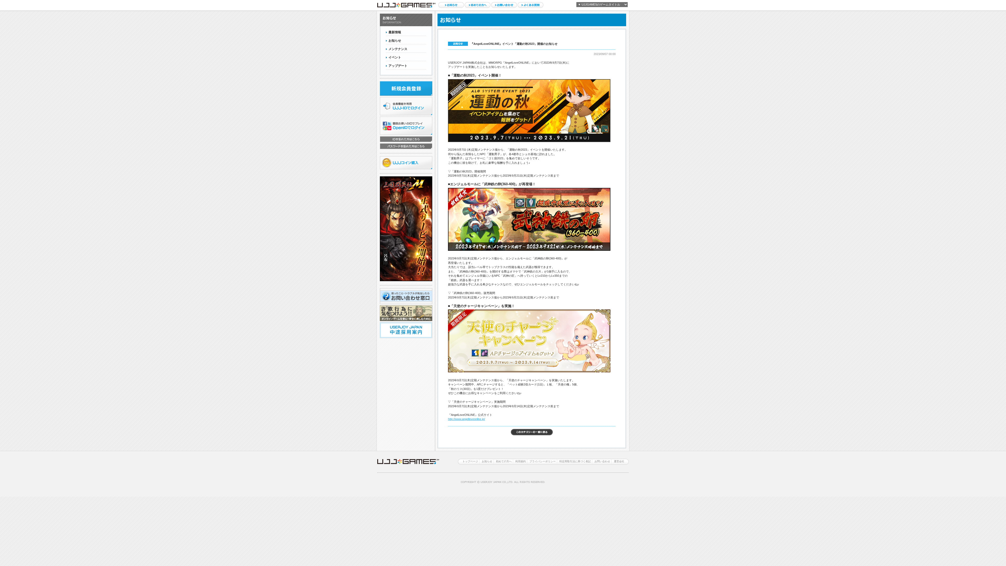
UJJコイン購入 (406, 162)
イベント (395, 57)
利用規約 (520, 461)
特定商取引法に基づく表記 (575, 461)
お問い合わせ (504, 5)
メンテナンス (398, 49)
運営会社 (619, 461)
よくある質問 (530, 5)
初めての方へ (477, 5)
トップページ (470, 461)
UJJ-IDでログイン (406, 106)
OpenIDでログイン (406, 126)
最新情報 (395, 32)
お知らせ (451, 5)
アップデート (398, 66)
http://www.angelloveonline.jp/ (466, 419)
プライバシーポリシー (542, 461)
